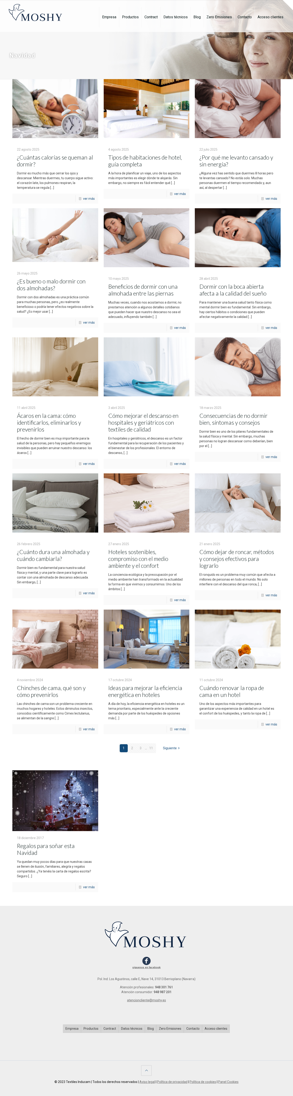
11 (151, 748)
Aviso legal (147, 1082)
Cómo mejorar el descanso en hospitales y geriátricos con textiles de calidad (143, 422)
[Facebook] (146, 1089)
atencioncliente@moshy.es (146, 1000)
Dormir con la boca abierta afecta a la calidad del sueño (232, 290)
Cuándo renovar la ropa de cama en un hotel (231, 691)
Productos (91, 1028)
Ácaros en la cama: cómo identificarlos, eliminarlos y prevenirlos (49, 422)
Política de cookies (203, 1082)
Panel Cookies (228, 1082)
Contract (109, 1028)
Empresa (72, 1028)
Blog (150, 1028)
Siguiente (170, 748)
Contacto (193, 1028)
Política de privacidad (172, 1082)
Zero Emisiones (170, 1028)
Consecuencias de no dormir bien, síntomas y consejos (233, 419)
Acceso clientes (216, 1028)
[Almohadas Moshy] (36, 10)
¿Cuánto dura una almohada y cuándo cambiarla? (53, 555)
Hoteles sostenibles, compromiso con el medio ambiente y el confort (138, 558)
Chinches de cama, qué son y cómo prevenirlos (51, 691)
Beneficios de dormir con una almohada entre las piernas (143, 290)
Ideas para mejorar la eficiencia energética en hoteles (145, 691)
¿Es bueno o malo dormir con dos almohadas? (51, 284)
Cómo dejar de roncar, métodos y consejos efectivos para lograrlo (236, 558)
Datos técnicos (131, 1028)
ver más (89, 198)
